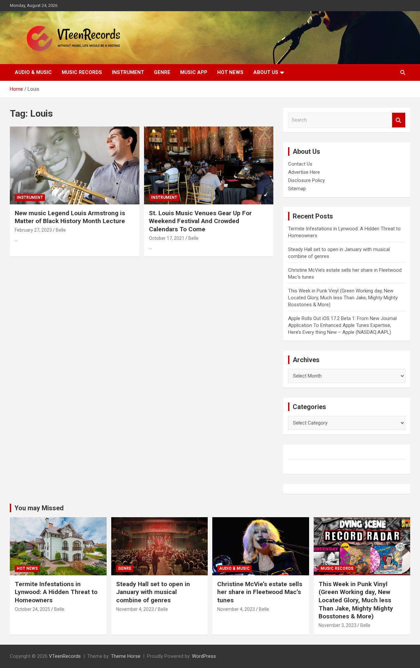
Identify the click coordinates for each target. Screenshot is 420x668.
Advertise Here (304, 172)
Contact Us (300, 164)
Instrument (128, 72)
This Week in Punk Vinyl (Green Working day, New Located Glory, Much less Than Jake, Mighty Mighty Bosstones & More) (343, 298)
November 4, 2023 (135, 609)
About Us (265, 72)
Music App (193, 72)
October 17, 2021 (166, 238)
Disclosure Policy (306, 180)
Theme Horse (125, 656)
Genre (162, 72)
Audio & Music (33, 72)
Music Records (82, 72)
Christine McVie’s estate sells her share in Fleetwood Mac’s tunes (259, 592)
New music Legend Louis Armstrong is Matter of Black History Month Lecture (70, 217)
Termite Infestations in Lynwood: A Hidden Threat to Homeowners (56, 592)
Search (398, 120)
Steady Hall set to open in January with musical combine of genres (153, 592)
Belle (61, 230)
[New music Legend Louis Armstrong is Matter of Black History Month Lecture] (75, 165)
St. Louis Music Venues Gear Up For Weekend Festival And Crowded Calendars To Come (200, 221)
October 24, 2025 (32, 609)
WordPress (204, 656)
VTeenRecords (65, 656)
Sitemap (297, 189)
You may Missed (39, 508)
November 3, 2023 (337, 625)
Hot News (230, 72)
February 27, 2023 (33, 230)
